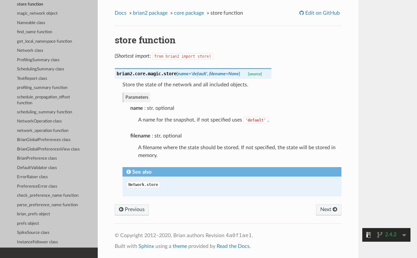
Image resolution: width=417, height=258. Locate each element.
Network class (30, 51)
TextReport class (32, 79)
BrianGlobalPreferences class (44, 140)
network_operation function (42, 131)
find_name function (34, 32)
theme (180, 246)
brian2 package (150, 13)
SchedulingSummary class (40, 69)
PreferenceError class (37, 186)
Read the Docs (233, 246)
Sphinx (146, 246)
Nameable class (31, 23)
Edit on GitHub (322, 13)
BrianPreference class (37, 158)
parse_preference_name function (47, 205)
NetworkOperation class (39, 121)
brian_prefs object (33, 214)
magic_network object (37, 13)
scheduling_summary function (44, 112)
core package (189, 13)
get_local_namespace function (44, 41)
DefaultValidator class (37, 168)
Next (326, 209)
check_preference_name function (48, 196)
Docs (120, 13)
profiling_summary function (42, 88)
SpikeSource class (33, 233)
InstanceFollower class (37, 242)
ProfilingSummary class (38, 60)
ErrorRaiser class (32, 177)
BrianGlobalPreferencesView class (48, 149)
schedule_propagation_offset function (43, 100)
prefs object (28, 224)
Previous (134, 209)
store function (30, 4)
